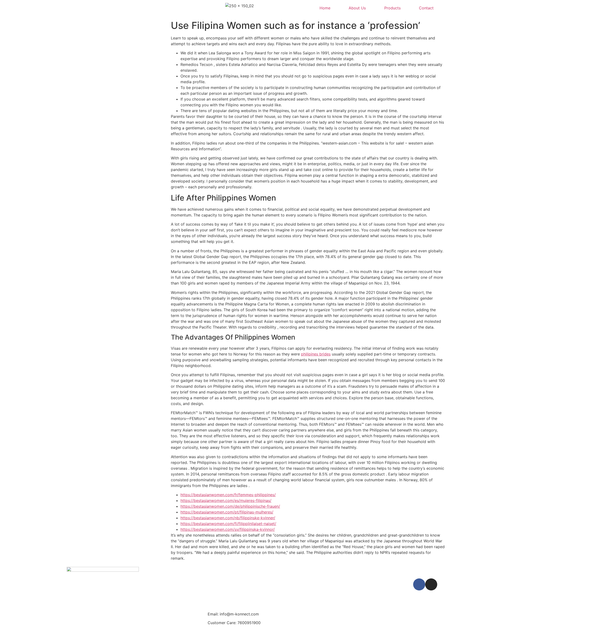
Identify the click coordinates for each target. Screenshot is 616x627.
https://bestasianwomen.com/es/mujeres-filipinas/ (225, 500)
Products (392, 8)
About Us (357, 8)
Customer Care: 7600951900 (234, 622)
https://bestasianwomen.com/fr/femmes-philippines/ (228, 494)
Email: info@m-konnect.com (233, 614)
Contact (426, 8)
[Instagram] (431, 584)
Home (325, 8)
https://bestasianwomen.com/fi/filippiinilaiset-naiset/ (228, 523)
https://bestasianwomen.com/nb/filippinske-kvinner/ (227, 517)
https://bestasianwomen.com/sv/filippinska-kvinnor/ (227, 529)
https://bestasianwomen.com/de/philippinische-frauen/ (230, 506)
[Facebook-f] (419, 584)
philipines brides (316, 354)
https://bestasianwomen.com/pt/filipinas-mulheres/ (226, 512)
